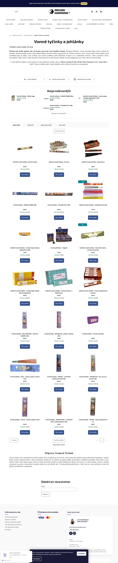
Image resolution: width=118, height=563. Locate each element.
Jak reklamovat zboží (12, 527)
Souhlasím (81, 554)
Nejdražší (31, 125)
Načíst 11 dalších (59, 440)
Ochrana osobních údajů (13, 522)
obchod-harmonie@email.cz (77, 527)
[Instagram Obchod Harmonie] (74, 533)
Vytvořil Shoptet (104, 560)
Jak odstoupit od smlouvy (13, 525)
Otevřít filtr (58, 131)
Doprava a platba (10, 520)
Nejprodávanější (46, 125)
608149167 (74, 530)
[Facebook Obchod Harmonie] (70, 533)
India (95, 62)
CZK (16, 12)
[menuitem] (11, 20)
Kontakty (8, 530)
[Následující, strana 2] (101, 440)
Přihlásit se (46, 494)
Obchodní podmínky (11, 517)
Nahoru (14, 440)
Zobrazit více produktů (58, 113)
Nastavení (36, 559)
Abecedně (62, 125)
